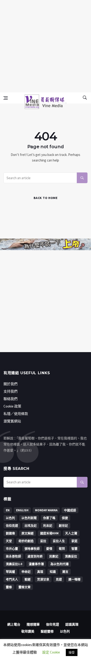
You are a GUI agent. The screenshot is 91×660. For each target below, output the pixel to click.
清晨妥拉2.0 (14, 564)
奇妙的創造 (26, 541)
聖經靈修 (47, 631)
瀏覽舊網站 (12, 421)
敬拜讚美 (27, 631)
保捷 (65, 518)
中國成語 (70, 510)
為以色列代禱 (59, 564)
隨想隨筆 (33, 624)
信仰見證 (12, 526)
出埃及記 (30, 526)
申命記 (26, 572)
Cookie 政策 (12, 406)
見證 (59, 579)
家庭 (74, 541)
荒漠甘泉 (43, 579)
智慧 (74, 549)
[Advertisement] (45, 45)
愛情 (49, 549)
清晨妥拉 (71, 556)
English (22, 510)
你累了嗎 (49, 518)
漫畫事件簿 (36, 564)
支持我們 (11, 391)
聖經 (27, 579)
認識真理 (71, 624)
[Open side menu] (6, 98)
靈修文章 (24, 587)
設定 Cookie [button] (51, 652)
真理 (40, 572)
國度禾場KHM (49, 533)
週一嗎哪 (74, 579)
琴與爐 (10, 572)
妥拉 (43, 541)
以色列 (10, 518)
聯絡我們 (11, 399)
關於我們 (11, 384)
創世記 (63, 526)
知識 (53, 572)
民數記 (53, 556)
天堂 (9, 541)
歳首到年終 (35, 556)
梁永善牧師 (13, 556)
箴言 (65, 572)
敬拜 (62, 549)
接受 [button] (72, 652)
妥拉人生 (59, 541)
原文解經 (27, 533)
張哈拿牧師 (32, 549)
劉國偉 (10, 533)
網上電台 (13, 624)
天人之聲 (71, 533)
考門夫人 (12, 579)
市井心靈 (12, 549)
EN (8, 510)
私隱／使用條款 (16, 413)
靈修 (9, 587)
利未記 (47, 526)
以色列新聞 (29, 518)
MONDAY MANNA (46, 510)
